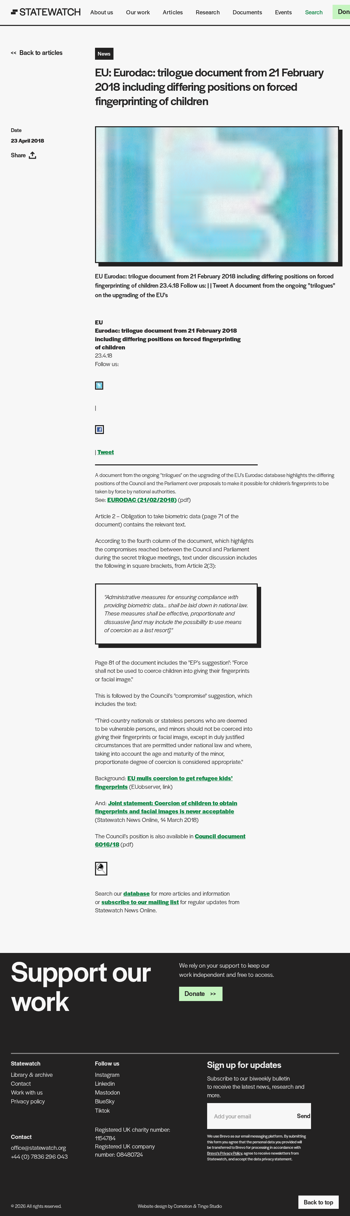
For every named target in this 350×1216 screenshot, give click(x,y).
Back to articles (41, 52)
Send (303, 1116)
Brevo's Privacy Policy (224, 1153)
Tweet (105, 452)
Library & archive (32, 1074)
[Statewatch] (46, 12)
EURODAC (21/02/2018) (142, 499)
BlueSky (105, 1101)
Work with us (27, 1092)
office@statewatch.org (38, 1147)
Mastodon (107, 1092)
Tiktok (102, 1110)
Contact (21, 1083)
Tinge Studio (210, 1206)
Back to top (318, 1202)
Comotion (183, 1206)
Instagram (107, 1074)
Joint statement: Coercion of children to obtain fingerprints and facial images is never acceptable (166, 807)
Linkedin (105, 1083)
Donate (195, 993)
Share (18, 155)
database (136, 893)
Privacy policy (28, 1101)
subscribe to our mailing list (140, 902)
